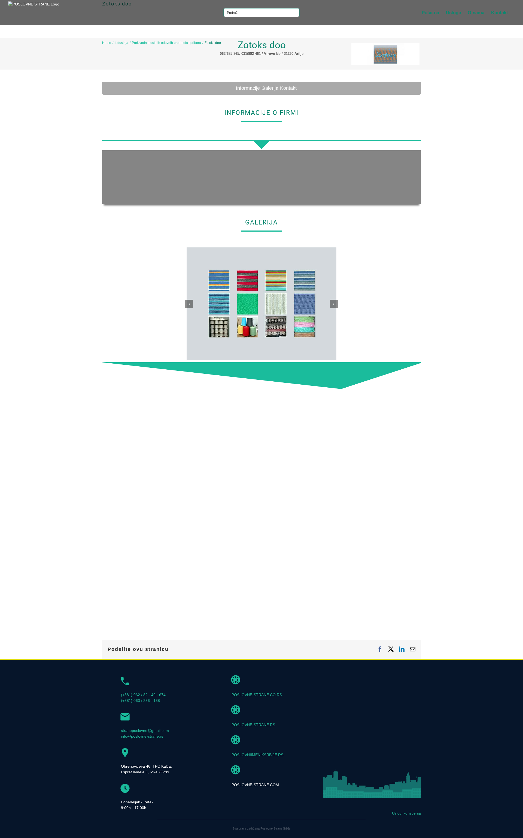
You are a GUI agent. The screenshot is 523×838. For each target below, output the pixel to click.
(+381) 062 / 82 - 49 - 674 (143, 695)
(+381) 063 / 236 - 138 (140, 700)
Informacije (248, 88)
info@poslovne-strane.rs (142, 736)
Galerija (270, 88)
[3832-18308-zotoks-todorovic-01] (261, 249)
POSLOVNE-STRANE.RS (253, 725)
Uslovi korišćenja (406, 813)
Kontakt (288, 88)
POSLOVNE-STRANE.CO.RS (257, 695)
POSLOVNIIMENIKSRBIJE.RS (257, 755)
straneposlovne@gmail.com (145, 730)
